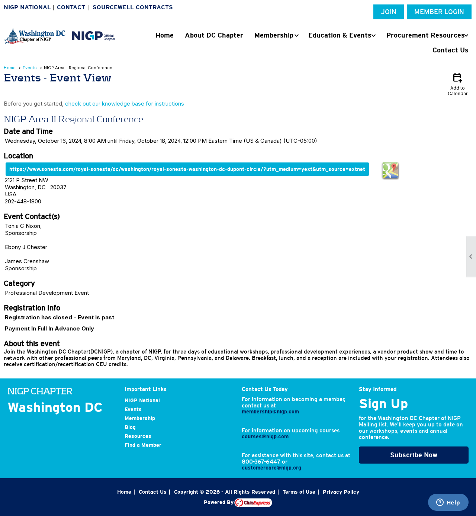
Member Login (439, 12)
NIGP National (27, 7)
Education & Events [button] (340, 35)
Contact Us (450, 50)
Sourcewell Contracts (133, 7)
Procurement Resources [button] (425, 35)
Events (30, 67)
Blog (130, 427)
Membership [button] (273, 35)
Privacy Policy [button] (341, 492)
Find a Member (143, 445)
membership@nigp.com (270, 412)
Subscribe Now (413, 455)
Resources (138, 436)
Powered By (219, 502)
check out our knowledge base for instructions (124, 103)
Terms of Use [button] (299, 492)
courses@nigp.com (265, 436)
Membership (140, 418)
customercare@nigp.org (271, 468)
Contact (71, 7)
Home (164, 35)
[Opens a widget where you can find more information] (448, 503)
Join (388, 12)
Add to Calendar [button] (457, 83)
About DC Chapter (214, 35)
